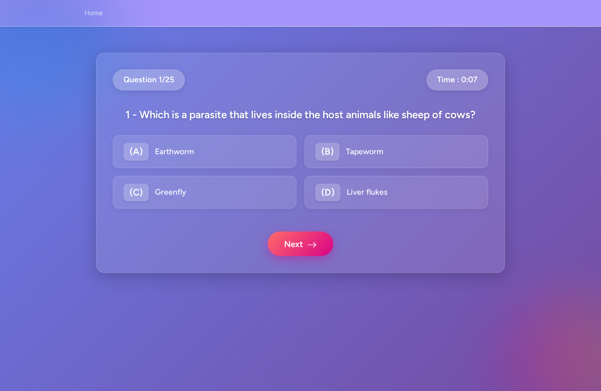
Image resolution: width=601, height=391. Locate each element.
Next (293, 244)
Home (94, 13)
